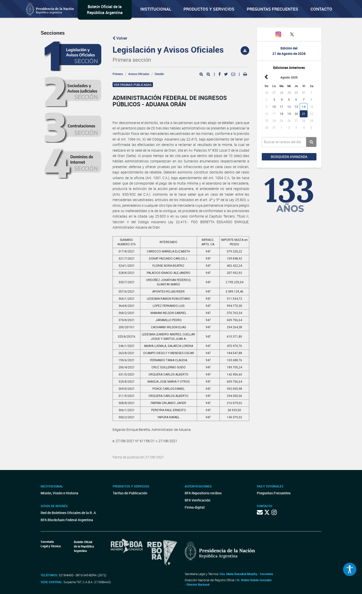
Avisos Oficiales (138, 74)
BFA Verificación (197, 500)
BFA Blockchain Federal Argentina (67, 519)
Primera (118, 74)
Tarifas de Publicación (130, 493)
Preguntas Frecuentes (272, 9)
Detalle (159, 74)
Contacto (321, 9)
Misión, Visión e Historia (59, 493)
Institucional (155, 9)
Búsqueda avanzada (289, 156)
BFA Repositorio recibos (203, 493)
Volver (121, 38)
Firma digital (195, 507)
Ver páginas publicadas (133, 85)
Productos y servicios (208, 9)
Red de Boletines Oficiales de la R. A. (69, 512)
